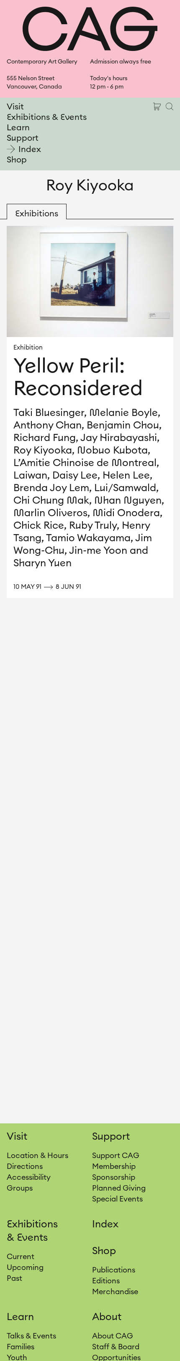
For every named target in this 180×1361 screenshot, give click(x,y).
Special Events (117, 1199)
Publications (113, 1270)
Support (23, 138)
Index (29, 149)
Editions (106, 1281)
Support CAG (115, 1155)
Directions (25, 1166)
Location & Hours (37, 1155)
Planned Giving (119, 1188)
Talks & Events (31, 1336)
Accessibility (29, 1177)
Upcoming (25, 1267)
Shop (17, 160)
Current (20, 1256)
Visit (15, 107)
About (106, 1317)
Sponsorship (113, 1177)
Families (20, 1347)
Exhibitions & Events (47, 117)
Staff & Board (115, 1347)
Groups (20, 1188)
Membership (114, 1166)
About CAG (112, 1336)
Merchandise (115, 1291)
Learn (18, 128)
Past (14, 1278)
